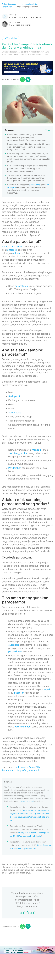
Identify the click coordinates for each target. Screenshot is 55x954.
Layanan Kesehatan (29, 4)
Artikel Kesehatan (9, 4)
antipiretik (17, 253)
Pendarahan (14, 468)
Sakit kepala (14, 412)
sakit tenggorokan (18, 453)
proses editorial (27, 801)
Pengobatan (7, 7)
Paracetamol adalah (12, 246)
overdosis (13, 644)
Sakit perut (14, 396)
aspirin (47, 689)
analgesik (12, 249)
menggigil (37, 450)
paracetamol (35, 184)
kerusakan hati (23, 726)
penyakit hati (15, 651)
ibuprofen (19, 692)
